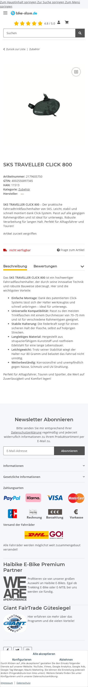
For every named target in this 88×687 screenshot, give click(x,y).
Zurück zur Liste (15, 49)
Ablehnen (66, 659)
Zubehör (24, 189)
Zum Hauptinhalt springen (18, 2)
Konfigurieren (22, 659)
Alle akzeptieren (44, 653)
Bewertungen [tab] (45, 266)
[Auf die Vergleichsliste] (76, 71)
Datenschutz (23, 682)
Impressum (7, 682)
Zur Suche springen (51, 2)
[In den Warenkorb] (6, 62)
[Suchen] (80, 33)
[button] (58, 22)
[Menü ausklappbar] (5, 11)
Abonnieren (69, 451)
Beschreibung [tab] (15, 266)
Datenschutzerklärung (26, 432)
